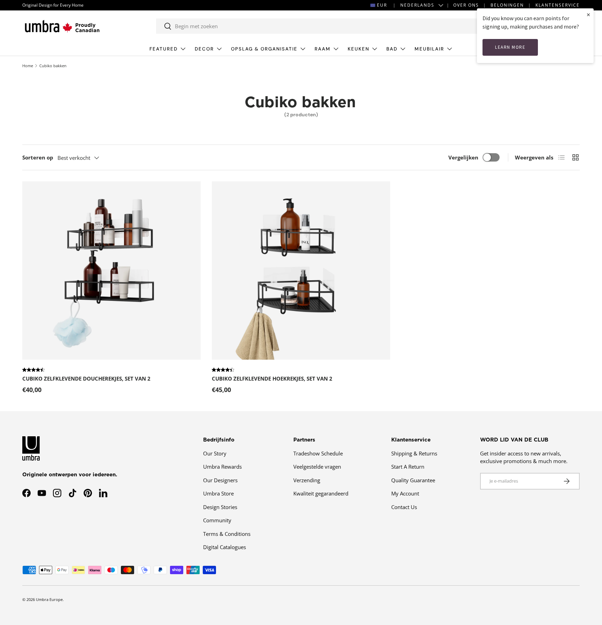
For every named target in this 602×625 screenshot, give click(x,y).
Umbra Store (218, 493)
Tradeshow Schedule (318, 453)
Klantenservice (557, 5)
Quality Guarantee (413, 480)
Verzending (306, 480)
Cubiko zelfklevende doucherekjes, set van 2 (86, 378)
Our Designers (220, 480)
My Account (405, 493)
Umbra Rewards (222, 466)
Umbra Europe (49, 599)
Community (217, 520)
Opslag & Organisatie (264, 49)
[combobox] (317, 26)
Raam (323, 49)
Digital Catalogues (224, 547)
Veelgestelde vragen (317, 466)
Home (27, 66)
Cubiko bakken (53, 66)
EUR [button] (382, 5)
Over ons (466, 5)
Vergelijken (463, 157)
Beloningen (507, 5)
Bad (392, 49)
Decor (204, 49)
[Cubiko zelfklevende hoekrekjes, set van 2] (301, 270)
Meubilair (429, 49)
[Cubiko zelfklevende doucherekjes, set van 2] (111, 270)
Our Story (214, 453)
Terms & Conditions (226, 533)
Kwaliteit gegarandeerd (320, 493)
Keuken (358, 49)
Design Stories (220, 506)
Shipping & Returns (414, 453)
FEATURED (163, 49)
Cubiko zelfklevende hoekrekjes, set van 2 (272, 378)
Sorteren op (37, 157)
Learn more (510, 47)
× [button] (588, 14)
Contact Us (404, 506)
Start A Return (407, 466)
